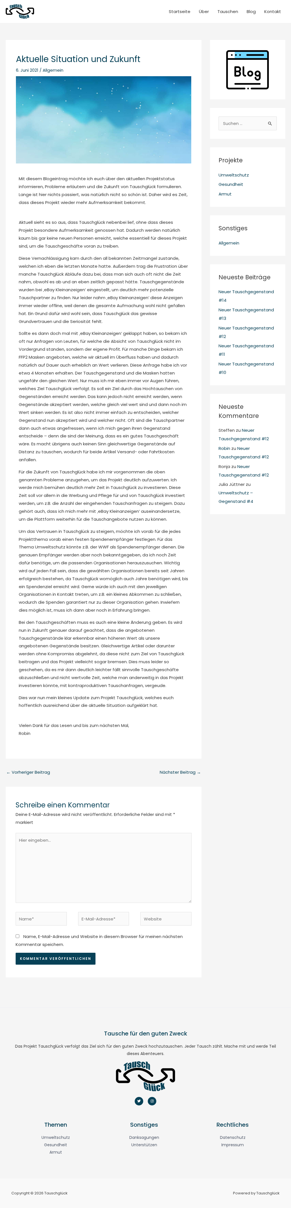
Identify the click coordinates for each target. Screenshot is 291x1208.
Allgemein (53, 70)
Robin (224, 448)
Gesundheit (231, 184)
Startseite (179, 11)
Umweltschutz (234, 175)
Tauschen (227, 11)
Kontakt (272, 11)
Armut (225, 194)
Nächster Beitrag (180, 772)
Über (204, 11)
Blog (251, 11)
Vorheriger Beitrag (28, 772)
